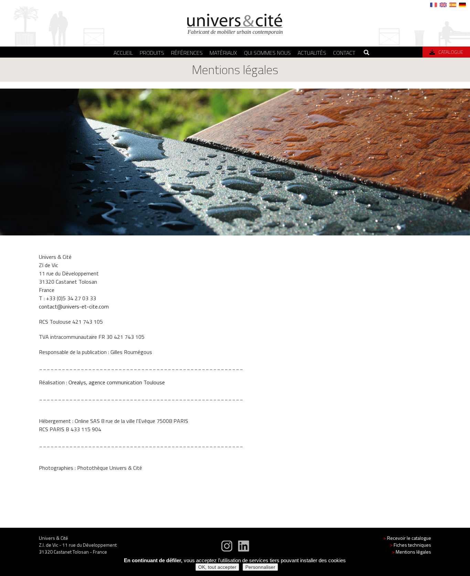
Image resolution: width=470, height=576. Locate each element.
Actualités (312, 53)
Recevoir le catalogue (407, 538)
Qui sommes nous (267, 53)
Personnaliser (260, 567)
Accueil (123, 53)
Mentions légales (411, 551)
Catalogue (450, 51)
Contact (344, 53)
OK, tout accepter (217, 567)
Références (187, 53)
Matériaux (223, 53)
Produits (152, 53)
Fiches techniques (410, 544)
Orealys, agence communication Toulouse (116, 382)
